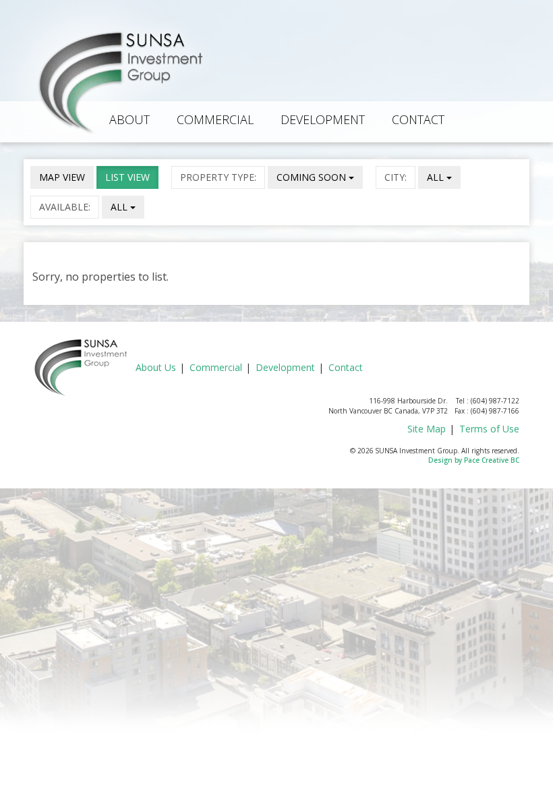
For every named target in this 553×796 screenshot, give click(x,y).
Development (323, 119)
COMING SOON (312, 177)
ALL (436, 177)
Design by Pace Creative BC (473, 460)
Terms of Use (489, 428)
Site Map (426, 428)
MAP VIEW (62, 177)
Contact (418, 119)
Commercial (215, 119)
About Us (156, 367)
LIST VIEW (127, 177)
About (129, 119)
